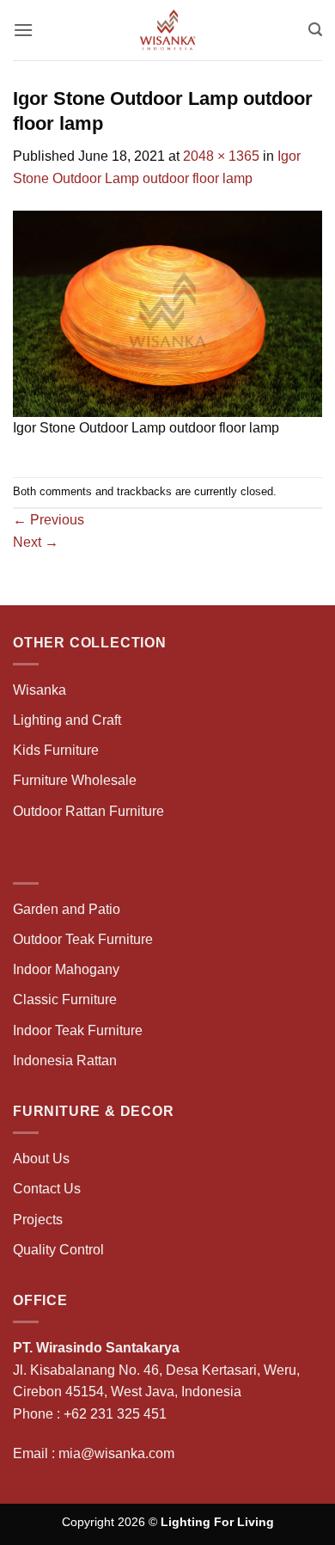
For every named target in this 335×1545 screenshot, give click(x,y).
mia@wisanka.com (116, 1453)
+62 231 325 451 (115, 1414)
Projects (38, 1219)
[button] (23, 30)
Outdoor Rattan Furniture (88, 811)
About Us (41, 1158)
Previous (48, 519)
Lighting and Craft (67, 720)
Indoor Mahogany (66, 969)
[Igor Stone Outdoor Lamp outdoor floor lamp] (167, 312)
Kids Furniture (56, 750)
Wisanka (41, 690)
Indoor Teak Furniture (78, 1030)
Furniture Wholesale (75, 780)
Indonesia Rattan (65, 1060)
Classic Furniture (65, 999)
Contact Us (47, 1188)
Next (35, 542)
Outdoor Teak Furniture (83, 939)
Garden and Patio (66, 909)
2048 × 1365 (221, 156)
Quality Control (58, 1249)
